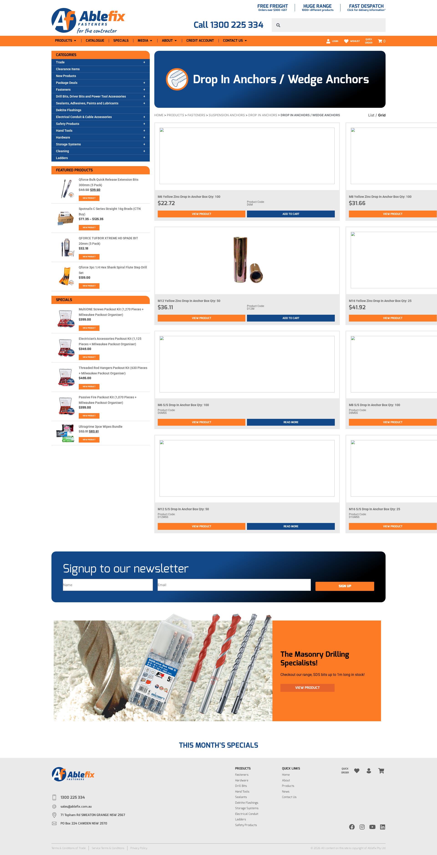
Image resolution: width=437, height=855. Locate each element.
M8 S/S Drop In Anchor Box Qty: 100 (374, 405)
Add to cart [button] (290, 214)
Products (175, 115)
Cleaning (62, 151)
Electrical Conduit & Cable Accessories (84, 117)
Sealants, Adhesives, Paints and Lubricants (87, 103)
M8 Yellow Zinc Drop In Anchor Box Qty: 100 (380, 196)
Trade (60, 62)
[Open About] (175, 40)
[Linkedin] (383, 827)
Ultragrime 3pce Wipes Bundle (100, 426)
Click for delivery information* (366, 10)
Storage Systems (68, 144)
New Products (66, 76)
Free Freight (272, 6)
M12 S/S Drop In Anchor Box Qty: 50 (183, 509)
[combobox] (329, 25)
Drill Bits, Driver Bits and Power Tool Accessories (91, 96)
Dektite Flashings (68, 110)
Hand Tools (64, 130)
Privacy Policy (138, 848)
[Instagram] (362, 827)
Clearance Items (68, 69)
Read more (291, 422)
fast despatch (366, 6)
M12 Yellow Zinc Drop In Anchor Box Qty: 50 (189, 301)
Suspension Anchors (227, 115)
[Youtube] (372, 827)
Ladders (62, 158)
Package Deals (66, 83)
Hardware (63, 137)
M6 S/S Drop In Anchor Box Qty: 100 (183, 405)
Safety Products (67, 124)
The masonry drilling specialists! (314, 658)
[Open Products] (75, 40)
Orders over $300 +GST (272, 10)
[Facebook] (352, 827)
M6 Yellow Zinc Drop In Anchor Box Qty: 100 (189, 196)
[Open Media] (151, 40)
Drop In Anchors (262, 115)
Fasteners (63, 89)
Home (158, 115)
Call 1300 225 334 (228, 25)
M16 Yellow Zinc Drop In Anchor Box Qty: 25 (380, 301)
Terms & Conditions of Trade (68, 848)
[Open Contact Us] (245, 40)
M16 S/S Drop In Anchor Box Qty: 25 (374, 509)
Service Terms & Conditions (108, 848)
